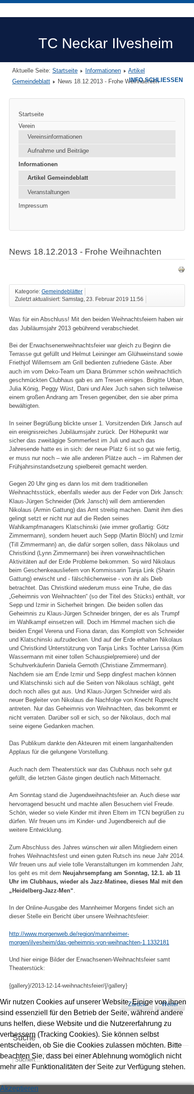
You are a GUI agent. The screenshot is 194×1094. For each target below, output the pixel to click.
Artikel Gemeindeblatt (58, 177)
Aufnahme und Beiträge (58, 150)
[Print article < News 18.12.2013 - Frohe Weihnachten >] (181, 271)
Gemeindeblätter (62, 291)
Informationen (103, 70)
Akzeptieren (19, 1088)
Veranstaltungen (48, 192)
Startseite (65, 70)
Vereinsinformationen (55, 136)
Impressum (33, 205)
